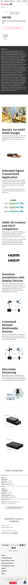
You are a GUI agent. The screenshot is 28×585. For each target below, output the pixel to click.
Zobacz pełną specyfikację (14, 507)
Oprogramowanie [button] (6, 558)
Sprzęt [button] (3, 555)
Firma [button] (3, 573)
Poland (16, 550)
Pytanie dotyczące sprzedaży (13, 27)
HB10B (3, 7)
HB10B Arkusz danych (8, 527)
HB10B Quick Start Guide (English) (10, 532)
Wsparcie (25, 1)
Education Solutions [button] (7, 560)
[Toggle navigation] (26, 4)
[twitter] (23, 545)
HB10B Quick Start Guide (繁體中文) (11, 533)
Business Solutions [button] (7, 563)
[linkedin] (15, 548)
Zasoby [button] (3, 568)
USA (12, 583)
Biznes (18, 1)
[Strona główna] (1, 1)
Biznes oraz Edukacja (9, 1)
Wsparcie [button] (4, 571)
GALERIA (5, 39)
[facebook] (21, 545)
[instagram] (25, 545)
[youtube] (13, 548)
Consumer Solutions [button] (7, 566)
